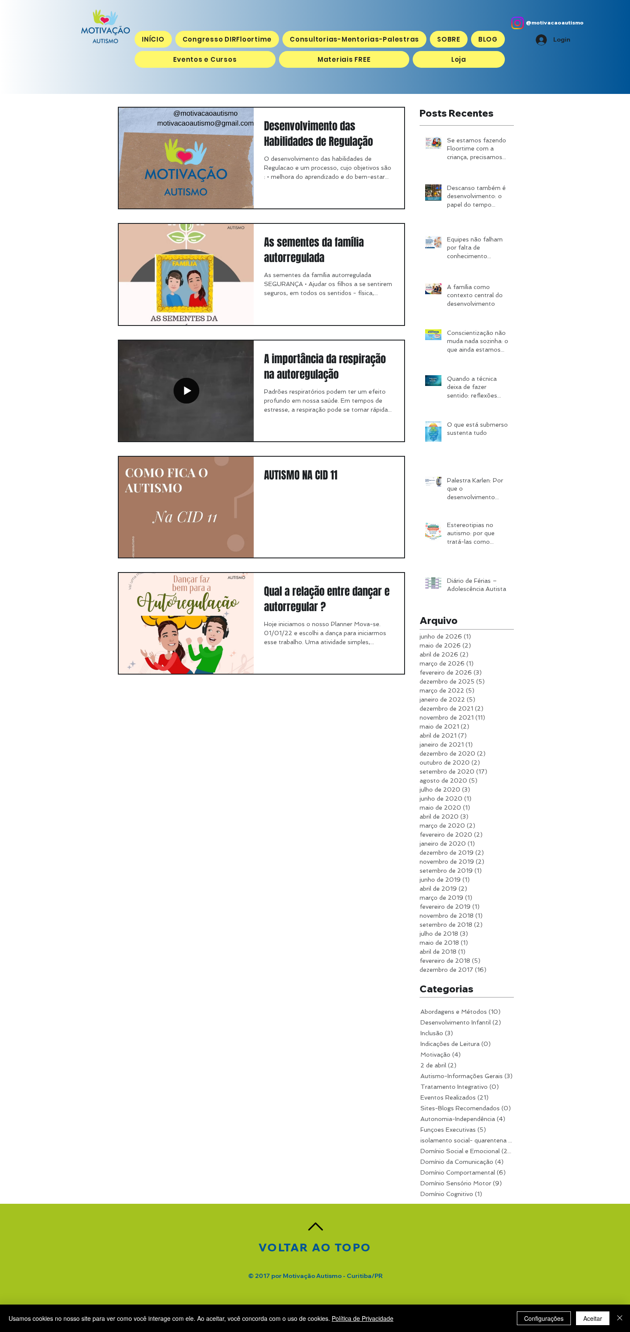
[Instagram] (517, 23)
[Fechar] (620, 1318)
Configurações (544, 1318)
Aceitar (592, 1318)
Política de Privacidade (362, 1318)
